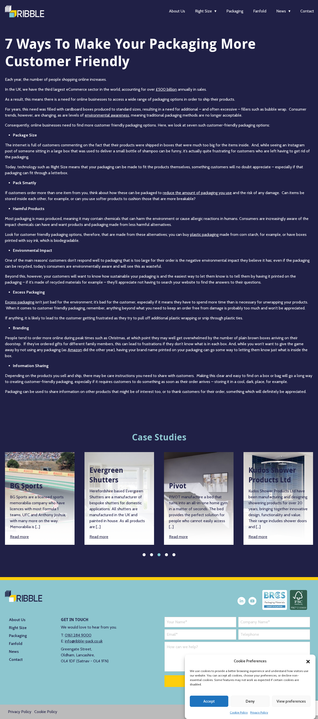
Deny (250, 701)
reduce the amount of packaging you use (197, 192)
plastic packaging (204, 234)
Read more (19, 536)
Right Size (203, 11)
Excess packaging (19, 302)
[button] (308, 661)
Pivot (177, 486)
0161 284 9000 (78, 635)
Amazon (75, 349)
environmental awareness (107, 115)
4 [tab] (166, 554)
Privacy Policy (259, 712)
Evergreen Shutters (106, 475)
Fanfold (259, 11)
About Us (177, 11)
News (281, 11)
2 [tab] (151, 554)
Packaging (234, 11)
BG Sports (26, 486)
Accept (209, 701)
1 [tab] (144, 554)
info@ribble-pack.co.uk (84, 641)
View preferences (291, 701)
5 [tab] (173, 554)
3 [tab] (159, 554)
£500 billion (166, 89)
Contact (307, 11)
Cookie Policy (239, 712)
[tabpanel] (40, 498)
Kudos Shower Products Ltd (272, 475)
